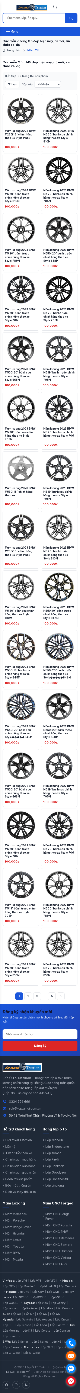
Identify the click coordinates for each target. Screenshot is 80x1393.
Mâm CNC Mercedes (59, 1238)
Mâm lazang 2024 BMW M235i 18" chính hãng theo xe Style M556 (20, 134)
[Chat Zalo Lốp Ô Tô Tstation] (16, 1385)
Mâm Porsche (15, 1220)
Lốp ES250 (57, 1297)
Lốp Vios (42, 1302)
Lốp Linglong (54, 1185)
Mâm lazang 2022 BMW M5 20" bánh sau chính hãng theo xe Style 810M (58, 970)
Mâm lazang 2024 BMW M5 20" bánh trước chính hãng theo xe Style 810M (20, 196)
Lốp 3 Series (20, 1341)
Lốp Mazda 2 (67, 1286)
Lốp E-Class (64, 1347)
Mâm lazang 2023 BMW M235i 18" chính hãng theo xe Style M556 (20, 551)
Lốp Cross (63, 1308)
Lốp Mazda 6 (26, 1286)
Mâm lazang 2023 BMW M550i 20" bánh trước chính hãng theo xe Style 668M (58, 255)
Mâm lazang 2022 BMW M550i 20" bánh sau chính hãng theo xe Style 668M (20, 791)
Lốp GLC (47, 1347)
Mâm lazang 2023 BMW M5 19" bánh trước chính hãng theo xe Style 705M (58, 374)
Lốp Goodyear (55, 1172)
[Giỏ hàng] (55, 7)
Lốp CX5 (9, 1286)
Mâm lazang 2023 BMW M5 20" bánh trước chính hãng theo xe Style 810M (58, 553)
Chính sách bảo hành (20, 1166)
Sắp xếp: (27, 84)
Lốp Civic (53, 1291)
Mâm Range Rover (18, 1227)
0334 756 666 (19, 1102)
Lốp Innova (10, 1308)
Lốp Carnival (62, 1330)
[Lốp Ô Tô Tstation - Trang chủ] (32, 7)
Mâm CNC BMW (56, 1232)
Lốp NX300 (20, 1297)
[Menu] (8, 7)
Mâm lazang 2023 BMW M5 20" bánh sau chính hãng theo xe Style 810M (20, 612)
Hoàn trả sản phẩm (18, 1179)
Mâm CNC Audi (56, 1264)
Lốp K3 (27, 1330)
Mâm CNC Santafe (58, 1245)
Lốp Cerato (43, 1330)
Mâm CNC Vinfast (58, 1258)
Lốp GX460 (11, 1302)
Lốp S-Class (31, 1352)
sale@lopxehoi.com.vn (25, 1108)
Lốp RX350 (39, 1297)
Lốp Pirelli (52, 1159)
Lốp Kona (40, 1325)
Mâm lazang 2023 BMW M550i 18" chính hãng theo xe (20, 492)
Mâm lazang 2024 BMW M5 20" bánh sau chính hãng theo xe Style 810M (58, 136)
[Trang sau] (61, 996)
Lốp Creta (62, 1319)
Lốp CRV (38, 1291)
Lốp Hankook (54, 1166)
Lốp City (23, 1291)
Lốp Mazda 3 (47, 1286)
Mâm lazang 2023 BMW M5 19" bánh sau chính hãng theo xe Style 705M (58, 493)
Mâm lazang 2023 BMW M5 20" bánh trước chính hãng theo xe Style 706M (58, 315)
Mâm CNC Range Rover (57, 1216)
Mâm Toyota (14, 1246)
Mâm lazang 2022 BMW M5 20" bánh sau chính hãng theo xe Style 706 (58, 849)
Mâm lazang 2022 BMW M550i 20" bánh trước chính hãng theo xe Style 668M (58, 732)
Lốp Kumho (53, 1153)
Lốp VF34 (51, 1280)
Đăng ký (40, 1046)
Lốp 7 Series (11, 1347)
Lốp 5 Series (40, 1341)
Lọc (14, 84)
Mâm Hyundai (15, 1233)
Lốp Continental (56, 1179)
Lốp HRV (68, 1291)
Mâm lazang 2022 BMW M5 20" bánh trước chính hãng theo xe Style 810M (20, 970)
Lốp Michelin (54, 1140)
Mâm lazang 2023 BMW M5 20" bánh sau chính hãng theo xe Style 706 (58, 432)
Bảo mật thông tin (18, 1185)
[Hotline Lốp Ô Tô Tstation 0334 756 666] (26, 1385)
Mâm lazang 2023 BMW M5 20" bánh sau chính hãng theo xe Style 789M (20, 434)
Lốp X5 (56, 1341)
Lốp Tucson (23, 1325)
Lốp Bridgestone (57, 1147)
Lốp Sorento (11, 1336)
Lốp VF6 (35, 1280)
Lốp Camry (58, 1302)
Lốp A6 (55, 1314)
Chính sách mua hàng (20, 1159)
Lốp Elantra (57, 1325)
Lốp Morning (11, 1330)
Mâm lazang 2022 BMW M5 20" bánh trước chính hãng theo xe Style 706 (20, 851)
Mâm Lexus (13, 1240)
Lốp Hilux (47, 1308)
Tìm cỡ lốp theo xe (18, 1153)
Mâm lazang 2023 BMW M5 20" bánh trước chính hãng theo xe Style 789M (20, 255)
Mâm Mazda (14, 1259)
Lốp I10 (7, 1325)
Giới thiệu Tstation (18, 1140)
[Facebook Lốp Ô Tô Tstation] (6, 1385)
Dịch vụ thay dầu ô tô (20, 1192)
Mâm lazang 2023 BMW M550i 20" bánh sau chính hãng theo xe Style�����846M (20, 732)
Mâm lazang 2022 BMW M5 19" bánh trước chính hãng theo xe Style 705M (20, 910)
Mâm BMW (12, 1253)
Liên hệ (10, 1147)
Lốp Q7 (29, 1314)
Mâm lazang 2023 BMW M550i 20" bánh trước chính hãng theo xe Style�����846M (58, 672)
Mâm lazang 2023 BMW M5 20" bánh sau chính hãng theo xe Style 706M (58, 196)
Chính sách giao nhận (20, 1172)
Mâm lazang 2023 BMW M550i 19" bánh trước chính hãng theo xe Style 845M (58, 612)
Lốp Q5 (16, 1314)
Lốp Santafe (24, 1319)
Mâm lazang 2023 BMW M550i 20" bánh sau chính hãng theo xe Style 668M (20, 374)
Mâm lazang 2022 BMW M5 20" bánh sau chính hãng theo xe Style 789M (58, 910)
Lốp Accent (44, 1319)
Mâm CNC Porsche (58, 1225)
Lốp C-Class (11, 1352)
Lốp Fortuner (29, 1308)
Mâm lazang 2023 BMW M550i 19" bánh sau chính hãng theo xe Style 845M (20, 672)
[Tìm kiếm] (71, 17)
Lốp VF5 (21, 1280)
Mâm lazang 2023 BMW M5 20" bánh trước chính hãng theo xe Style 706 (20, 315)
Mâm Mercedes (16, 1214)
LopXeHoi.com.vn (17, 1371)
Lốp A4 (42, 1314)
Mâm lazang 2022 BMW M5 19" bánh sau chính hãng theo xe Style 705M (58, 791)
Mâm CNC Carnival (59, 1251)
